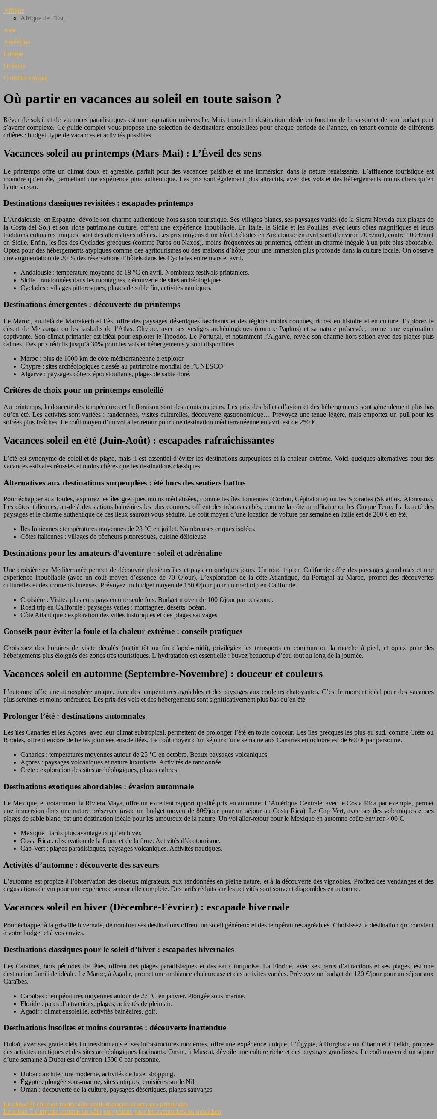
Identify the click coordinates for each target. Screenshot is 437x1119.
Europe (13, 54)
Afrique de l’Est (42, 18)
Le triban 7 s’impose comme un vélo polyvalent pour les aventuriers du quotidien (112, 1111)
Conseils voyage (25, 77)
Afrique (13, 10)
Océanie (14, 66)
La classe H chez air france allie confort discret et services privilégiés (95, 1103)
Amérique (16, 42)
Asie (9, 30)
